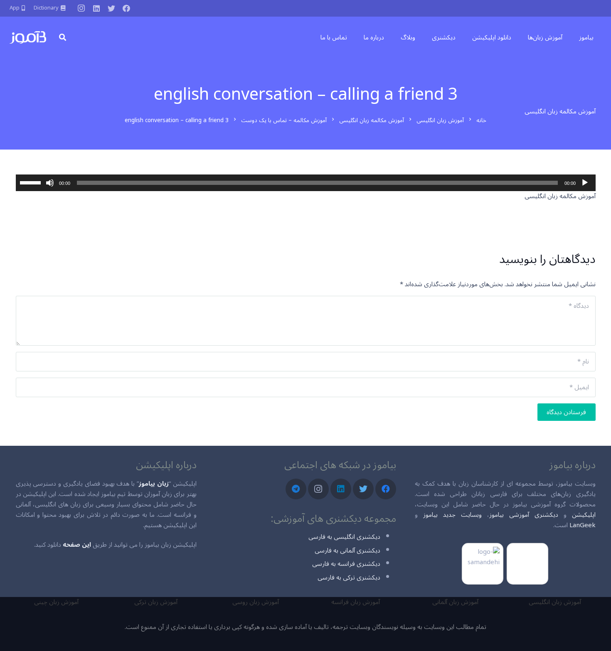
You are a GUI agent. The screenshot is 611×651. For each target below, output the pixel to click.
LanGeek (582, 525)
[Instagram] (81, 8)
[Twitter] (111, 8)
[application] (306, 182)
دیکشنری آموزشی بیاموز (523, 514)
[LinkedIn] (96, 8)
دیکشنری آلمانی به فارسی (347, 550)
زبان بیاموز (154, 483)
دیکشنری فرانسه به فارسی (346, 563)
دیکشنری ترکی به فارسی (349, 577)
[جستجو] (62, 37)
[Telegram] (296, 489)
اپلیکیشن (584, 514)
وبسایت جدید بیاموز (452, 514)
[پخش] (585, 183)
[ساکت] (50, 183)
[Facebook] (126, 8)
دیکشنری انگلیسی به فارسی (344, 536)
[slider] (31, 181)
